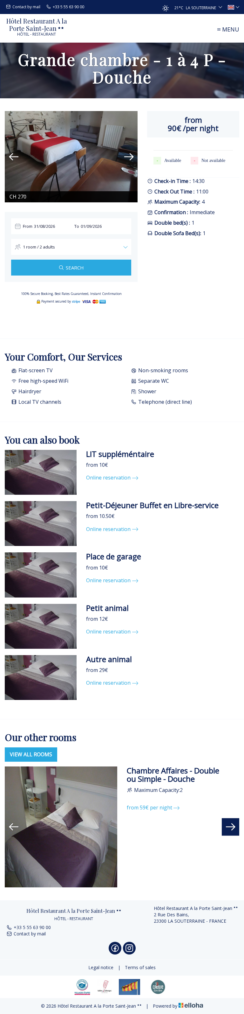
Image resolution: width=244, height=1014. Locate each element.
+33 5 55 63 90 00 (32, 927)
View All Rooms (31, 754)
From (27, 226)
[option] (71, 156)
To (76, 226)
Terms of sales (140, 967)
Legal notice (100, 967)
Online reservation (108, 477)
